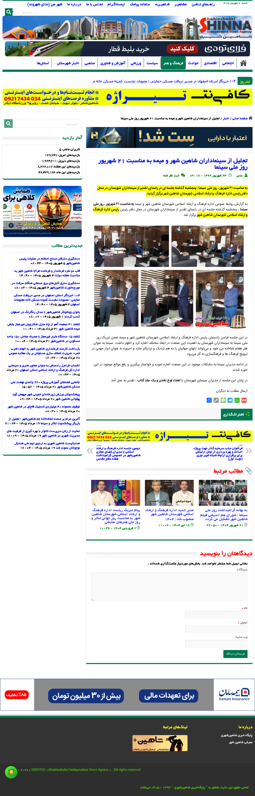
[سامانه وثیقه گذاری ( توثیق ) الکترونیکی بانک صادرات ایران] (169, 138)
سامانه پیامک (140, 4)
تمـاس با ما (94, 4)
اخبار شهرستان (68, 63)
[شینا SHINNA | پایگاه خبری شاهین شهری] (127, 28)
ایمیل (242, 623)
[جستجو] (8, 12)
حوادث (193, 63)
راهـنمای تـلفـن (203, 4)
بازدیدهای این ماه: (67, 172)
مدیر (239, 176)
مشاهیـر (181, 4)
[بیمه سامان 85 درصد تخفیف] (127, 695)
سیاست (152, 63)
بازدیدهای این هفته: (66, 167)
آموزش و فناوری (112, 63)
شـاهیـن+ (162, 4)
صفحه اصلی (243, 63)
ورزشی (136, 63)
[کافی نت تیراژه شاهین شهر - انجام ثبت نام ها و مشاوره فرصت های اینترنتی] (127, 97)
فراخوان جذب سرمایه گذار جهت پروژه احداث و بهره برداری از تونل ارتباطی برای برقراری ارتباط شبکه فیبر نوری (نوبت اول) (218, 452)
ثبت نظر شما (171, 176)
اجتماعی (228, 63)
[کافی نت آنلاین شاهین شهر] (169, 436)
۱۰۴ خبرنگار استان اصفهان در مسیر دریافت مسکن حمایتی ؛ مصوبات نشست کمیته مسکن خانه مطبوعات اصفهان (47, 300)
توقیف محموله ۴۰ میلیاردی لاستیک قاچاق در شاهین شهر (44, 407)
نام (244, 608)
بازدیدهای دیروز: (68, 161)
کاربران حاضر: (70, 149)
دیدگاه (242, 570)
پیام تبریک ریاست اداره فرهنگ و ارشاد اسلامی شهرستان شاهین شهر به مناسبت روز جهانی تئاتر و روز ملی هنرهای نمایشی (115, 516)
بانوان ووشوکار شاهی (225, 81)
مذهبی (90, 63)
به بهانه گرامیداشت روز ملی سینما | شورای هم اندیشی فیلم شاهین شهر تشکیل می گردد (224, 514)
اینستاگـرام (116, 4)
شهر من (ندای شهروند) (44, 4)
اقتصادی (210, 63)
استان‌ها (43, 63)
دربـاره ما (74, 4)
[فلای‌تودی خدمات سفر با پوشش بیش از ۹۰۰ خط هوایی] (127, 49)
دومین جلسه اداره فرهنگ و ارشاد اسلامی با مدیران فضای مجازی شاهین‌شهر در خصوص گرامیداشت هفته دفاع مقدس (118, 452)
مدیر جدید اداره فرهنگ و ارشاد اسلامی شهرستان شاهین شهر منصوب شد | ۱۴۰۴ (169, 514)
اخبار (226, 119)
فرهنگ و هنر (173, 63)
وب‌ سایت (241, 637)
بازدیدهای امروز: (68, 155)
